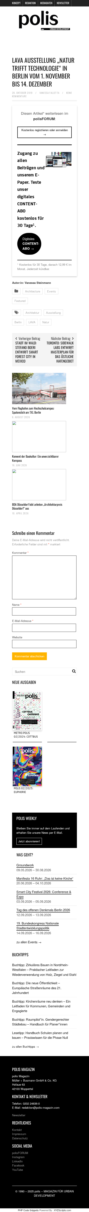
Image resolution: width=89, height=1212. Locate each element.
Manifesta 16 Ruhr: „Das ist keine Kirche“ (44, 878)
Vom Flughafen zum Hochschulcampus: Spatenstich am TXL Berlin (33, 410)
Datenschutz (20, 1138)
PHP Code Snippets (28, 1210)
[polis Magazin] (44, 27)
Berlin (18, 322)
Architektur (32, 313)
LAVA (32, 322)
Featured (19, 301)
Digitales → (30, 243)
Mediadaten (46, 3)
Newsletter (63, 3)
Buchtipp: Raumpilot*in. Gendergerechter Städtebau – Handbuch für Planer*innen (40, 1021)
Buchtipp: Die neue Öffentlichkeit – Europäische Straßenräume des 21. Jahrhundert (36, 988)
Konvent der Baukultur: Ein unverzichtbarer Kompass (35, 458)
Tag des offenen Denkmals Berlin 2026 (43, 909)
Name (16, 605)
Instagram (18, 1157)
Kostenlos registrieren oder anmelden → (44, 132)
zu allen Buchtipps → (25, 1046)
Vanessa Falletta (49, 92)
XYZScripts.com (62, 1210)
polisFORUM (20, 1153)
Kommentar (20, 553)
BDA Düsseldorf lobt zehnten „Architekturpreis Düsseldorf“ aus (37, 506)
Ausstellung (53, 313)
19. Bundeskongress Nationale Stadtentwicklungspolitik (37, 925)
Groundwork (25, 865)
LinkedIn (17, 1161)
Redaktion (30, 3)
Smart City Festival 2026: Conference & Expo (43, 894)
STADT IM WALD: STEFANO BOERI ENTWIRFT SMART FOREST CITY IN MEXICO (26, 351)
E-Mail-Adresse (22, 621)
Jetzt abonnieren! (29, 841)
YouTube (17, 1170)
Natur (45, 322)
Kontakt (17, 1130)
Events (51, 291)
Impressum (19, 1134)
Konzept (16, 3)
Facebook (18, 1165)
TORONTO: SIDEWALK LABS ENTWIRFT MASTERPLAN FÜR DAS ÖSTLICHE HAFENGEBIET (60, 351)
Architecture (32, 291)
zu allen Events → (28, 942)
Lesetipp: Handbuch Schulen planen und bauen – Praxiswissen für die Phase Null (40, 1035)
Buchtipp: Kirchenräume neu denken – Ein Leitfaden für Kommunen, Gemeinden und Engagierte (41, 1006)
